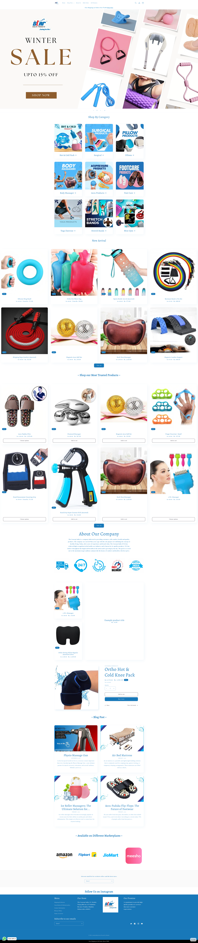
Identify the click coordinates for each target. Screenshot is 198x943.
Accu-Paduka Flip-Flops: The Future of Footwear (122, 807)
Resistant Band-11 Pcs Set (173, 299)
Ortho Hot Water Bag (74, 299)
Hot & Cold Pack (67, 155)
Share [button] (108, 705)
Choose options (24, 440)
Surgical (98, 155)
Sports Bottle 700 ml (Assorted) (123, 299)
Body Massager (67, 193)
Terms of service (58, 913)
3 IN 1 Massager (173, 497)
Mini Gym (128, 230)
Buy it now (121, 699)
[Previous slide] (93, 110)
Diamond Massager (74, 434)
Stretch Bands (97, 230)
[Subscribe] (112, 881)
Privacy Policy (58, 910)
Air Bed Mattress (122, 755)
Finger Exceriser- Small (173, 434)
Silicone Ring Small (24, 299)
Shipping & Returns (59, 902)
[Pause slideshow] (104, 110)
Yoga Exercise (67, 230)
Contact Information (59, 908)
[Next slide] (100, 110)
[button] (70, 3)
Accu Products (97, 193)
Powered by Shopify (105, 935)
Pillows (128, 155)
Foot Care (128, 193)
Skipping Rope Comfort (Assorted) (24, 357)
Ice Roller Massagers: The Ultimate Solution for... (76, 807)
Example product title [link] (114, 620)
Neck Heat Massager (124, 357)
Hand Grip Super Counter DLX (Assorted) (74, 513)
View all (99, 365)
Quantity (107, 685)
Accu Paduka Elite (24, 434)
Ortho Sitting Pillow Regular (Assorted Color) (68, 653)
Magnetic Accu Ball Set (74, 357)
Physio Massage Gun (76, 755)
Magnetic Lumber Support (173, 357)
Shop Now (110, 7)
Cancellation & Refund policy (62, 905)
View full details (131, 705)
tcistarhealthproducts (96, 935)
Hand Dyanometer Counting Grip (24, 497)
